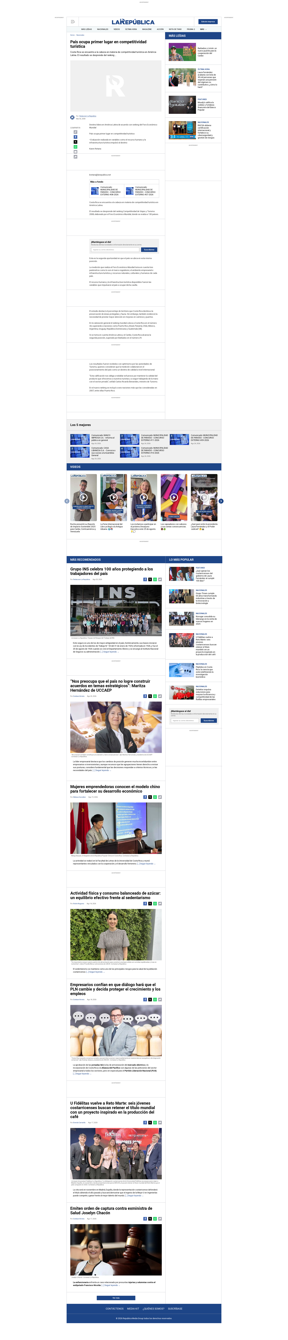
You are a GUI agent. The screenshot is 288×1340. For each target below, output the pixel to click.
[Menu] (73, 21)
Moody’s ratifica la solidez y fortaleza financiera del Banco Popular (207, 106)
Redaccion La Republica (87, 116)
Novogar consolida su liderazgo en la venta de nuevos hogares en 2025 (206, 620)
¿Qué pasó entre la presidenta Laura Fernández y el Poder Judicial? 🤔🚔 (204, 526)
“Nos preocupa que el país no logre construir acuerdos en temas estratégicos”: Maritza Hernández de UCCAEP (110, 686)
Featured (202, 99)
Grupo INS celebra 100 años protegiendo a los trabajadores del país (111, 571)
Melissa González (79, 797)
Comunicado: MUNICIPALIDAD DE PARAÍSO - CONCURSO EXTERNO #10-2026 (154, 450)
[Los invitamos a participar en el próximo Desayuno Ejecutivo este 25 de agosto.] (144, 497)
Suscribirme (149, 250)
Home (72, 35)
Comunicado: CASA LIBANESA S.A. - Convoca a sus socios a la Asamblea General (103, 452)
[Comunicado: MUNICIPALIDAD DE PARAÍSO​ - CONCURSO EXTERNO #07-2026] (130, 191)
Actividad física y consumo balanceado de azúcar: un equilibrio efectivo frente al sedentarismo (115, 895)
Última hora (204, 69)
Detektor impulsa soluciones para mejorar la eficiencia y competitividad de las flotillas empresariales (206, 694)
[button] (208, 21)
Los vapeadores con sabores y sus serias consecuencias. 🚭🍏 (174, 526)
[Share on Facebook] (75, 137)
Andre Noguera (78, 903)
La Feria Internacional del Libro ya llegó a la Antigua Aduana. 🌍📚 (111, 526)
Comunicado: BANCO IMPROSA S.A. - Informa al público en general (102, 437)
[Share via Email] (75, 152)
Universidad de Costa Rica (130, 861)
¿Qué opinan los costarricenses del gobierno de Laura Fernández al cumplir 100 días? (205, 576)
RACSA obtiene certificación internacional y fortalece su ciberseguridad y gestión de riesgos (206, 131)
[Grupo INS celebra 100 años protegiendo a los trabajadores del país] (116, 610)
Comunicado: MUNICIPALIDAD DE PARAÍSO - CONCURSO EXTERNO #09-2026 (204, 437)
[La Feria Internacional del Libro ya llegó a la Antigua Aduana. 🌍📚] (113, 497)
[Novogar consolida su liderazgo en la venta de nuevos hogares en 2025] (181, 619)
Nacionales (80, 35)
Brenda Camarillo (79, 1122)
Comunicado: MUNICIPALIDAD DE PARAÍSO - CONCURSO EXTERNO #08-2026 (110, 191)
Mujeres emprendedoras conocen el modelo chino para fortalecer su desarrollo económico (115, 788)
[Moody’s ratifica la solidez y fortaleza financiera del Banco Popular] (182, 105)
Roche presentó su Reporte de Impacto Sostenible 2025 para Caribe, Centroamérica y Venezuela (83, 528)
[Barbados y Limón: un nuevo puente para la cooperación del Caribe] (182, 52)
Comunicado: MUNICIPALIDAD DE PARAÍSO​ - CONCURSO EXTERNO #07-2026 (145, 191)
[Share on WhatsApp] (75, 147)
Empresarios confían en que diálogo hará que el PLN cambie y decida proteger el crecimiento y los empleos (115, 989)
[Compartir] (75, 157)
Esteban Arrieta (78, 696)
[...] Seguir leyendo (108, 652)
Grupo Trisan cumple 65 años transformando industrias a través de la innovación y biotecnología (206, 598)
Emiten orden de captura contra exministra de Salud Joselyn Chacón (111, 1210)
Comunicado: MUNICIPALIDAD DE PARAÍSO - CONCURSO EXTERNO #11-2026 (154, 437)
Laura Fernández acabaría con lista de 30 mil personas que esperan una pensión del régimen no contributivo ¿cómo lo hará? (207, 79)
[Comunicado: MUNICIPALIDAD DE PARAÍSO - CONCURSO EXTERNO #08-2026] (95, 191)
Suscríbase (175, 1308)
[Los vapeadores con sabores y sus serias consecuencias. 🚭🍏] (174, 497)
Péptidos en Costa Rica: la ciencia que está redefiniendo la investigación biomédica (204, 672)
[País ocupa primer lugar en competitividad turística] (115, 86)
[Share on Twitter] (75, 142)
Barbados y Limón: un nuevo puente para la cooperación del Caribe (207, 52)
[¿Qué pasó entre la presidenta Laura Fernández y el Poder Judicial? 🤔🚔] (204, 497)
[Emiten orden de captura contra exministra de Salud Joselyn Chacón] (116, 1250)
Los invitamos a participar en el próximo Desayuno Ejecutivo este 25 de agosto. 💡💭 (143, 528)
